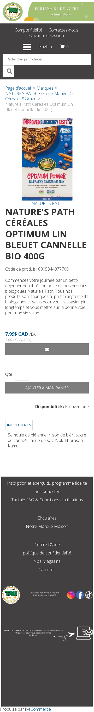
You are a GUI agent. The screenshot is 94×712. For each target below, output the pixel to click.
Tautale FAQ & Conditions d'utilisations (47, 500)
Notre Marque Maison (47, 526)
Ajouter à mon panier (47, 387)
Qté (8, 374)
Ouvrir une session (46, 35)
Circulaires (47, 518)
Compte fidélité (28, 30)
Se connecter (47, 491)
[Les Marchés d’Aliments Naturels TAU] (47, 11)
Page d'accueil (18, 88)
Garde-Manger (55, 93)
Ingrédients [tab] (19, 424)
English (45, 46)
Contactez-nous (63, 30)
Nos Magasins (47, 561)
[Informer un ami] (47, 349)
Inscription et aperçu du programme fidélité (47, 483)
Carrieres (47, 569)
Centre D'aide (47, 544)
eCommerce (39, 709)
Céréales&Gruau (21, 99)
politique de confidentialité (47, 553)
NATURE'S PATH (20, 93)
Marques (45, 88)
